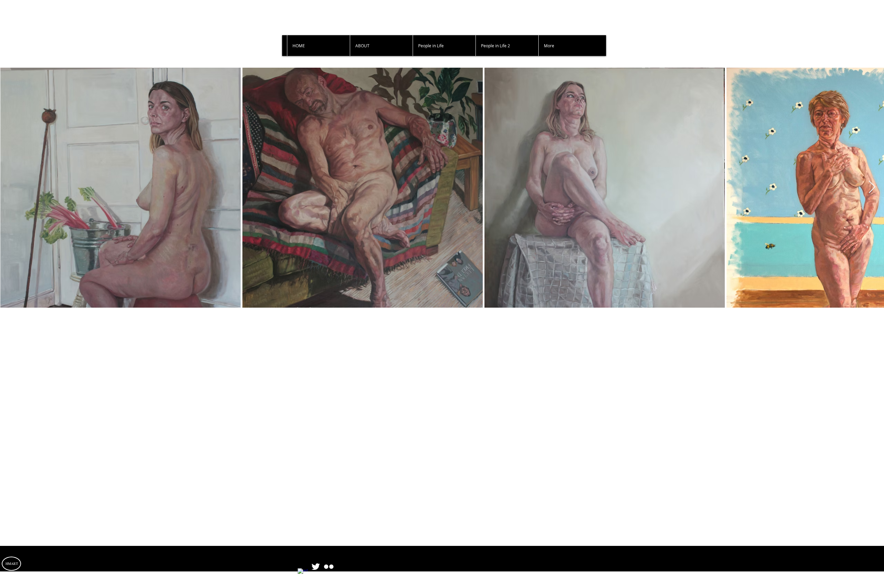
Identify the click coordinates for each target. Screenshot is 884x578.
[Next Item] (872, 187)
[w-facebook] (302, 573)
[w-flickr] (329, 566)
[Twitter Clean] (315, 566)
